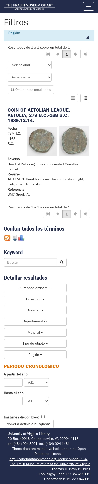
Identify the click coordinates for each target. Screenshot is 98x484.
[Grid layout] (85, 98)
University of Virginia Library (29, 433)
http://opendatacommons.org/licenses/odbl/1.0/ (49, 458)
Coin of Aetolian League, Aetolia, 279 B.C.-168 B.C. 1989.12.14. (39, 115)
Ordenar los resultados (32, 89)
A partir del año (16, 374)
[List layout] (73, 98)
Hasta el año (14, 393)
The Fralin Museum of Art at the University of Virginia (50, 464)
